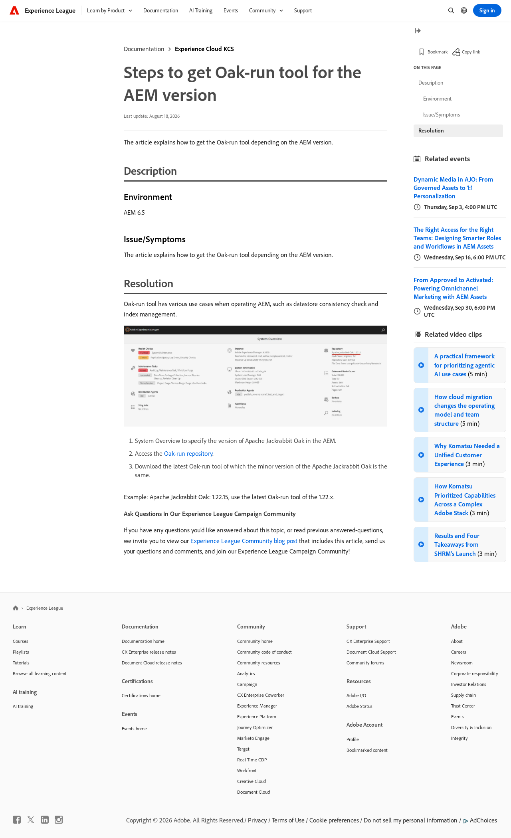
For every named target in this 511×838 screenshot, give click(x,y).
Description (430, 82)
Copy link (471, 52)
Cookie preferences (334, 820)
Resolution (431, 130)
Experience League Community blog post (243, 541)
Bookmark (438, 52)
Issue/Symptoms (441, 114)
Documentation (144, 49)
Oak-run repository (188, 453)
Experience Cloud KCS (204, 49)
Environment (437, 98)
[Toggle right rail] (417, 31)
